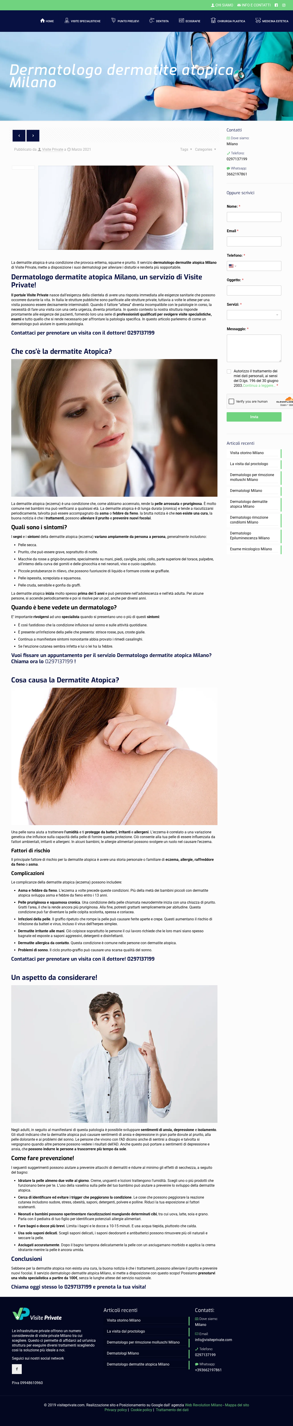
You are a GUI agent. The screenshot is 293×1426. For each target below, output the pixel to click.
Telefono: (236, 255)
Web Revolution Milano (203, 1405)
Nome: (233, 206)
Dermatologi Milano (246, 490)
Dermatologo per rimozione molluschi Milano (252, 477)
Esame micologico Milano (251, 549)
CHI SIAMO (223, 5)
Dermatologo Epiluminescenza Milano (250, 535)
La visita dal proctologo (249, 464)
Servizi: (234, 304)
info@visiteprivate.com (213, 1340)
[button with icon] (17, 1369)
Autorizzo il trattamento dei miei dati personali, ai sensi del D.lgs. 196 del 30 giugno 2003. (256, 378)
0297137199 (141, 333)
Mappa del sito (237, 1405)
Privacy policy (116, 1410)
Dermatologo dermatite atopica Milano (248, 504)
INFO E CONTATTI (256, 5)
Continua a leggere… (259, 385)
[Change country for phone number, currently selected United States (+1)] (232, 266)
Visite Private (52, 149)
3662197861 (237, 174)
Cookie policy (141, 1410)
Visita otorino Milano (247, 453)
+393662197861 (208, 1370)
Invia (254, 416)
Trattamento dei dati (172, 1410)
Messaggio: (238, 329)
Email (233, 231)
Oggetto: (235, 280)
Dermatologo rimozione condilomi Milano (249, 519)
